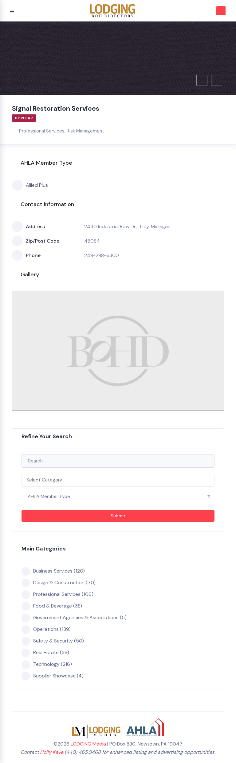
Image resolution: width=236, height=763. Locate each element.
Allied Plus (37, 185)
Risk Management (85, 131)
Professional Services (42, 131)
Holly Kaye (51, 752)
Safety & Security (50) (58, 641)
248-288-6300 (101, 255)
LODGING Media (88, 744)
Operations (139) (52, 629)
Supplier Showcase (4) (58, 676)
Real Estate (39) (51, 652)
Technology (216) (52, 664)
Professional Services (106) (63, 594)
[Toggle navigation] (12, 10)
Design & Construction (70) (64, 582)
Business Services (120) (59, 571)
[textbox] (118, 480)
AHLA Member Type (49, 496)
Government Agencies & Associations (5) (80, 617)
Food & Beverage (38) (57, 606)
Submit (118, 516)
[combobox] (118, 480)
